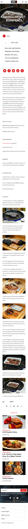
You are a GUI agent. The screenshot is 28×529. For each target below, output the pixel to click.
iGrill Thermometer (7, 143)
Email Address (4, 490)
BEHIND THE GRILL (11, 55)
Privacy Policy (21, 493)
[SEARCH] (23, 2)
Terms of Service (4, 495)
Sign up (23, 490)
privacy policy (23, 501)
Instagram (14, 498)
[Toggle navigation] (2, 2)
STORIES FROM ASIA (11, 61)
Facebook (10, 498)
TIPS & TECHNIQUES (11, 58)
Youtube (17, 498)
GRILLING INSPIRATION (13, 48)
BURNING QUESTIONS (12, 51)
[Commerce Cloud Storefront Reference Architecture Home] (14, 2)
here (24, 109)
